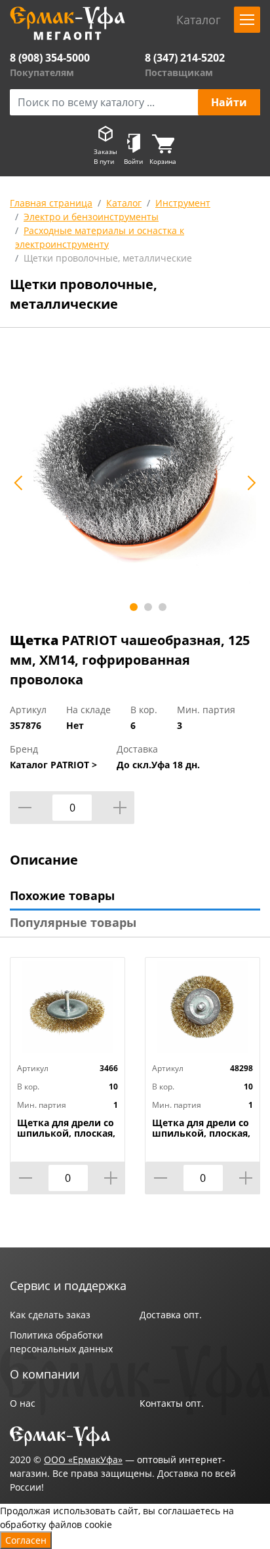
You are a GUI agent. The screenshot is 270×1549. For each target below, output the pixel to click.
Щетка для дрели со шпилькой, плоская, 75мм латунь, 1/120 (201, 1133)
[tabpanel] (135, 475)
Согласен (26, 1540)
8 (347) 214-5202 (185, 57)
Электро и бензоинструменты (91, 216)
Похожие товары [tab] (62, 895)
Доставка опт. (171, 1314)
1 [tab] (134, 607)
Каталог (124, 203)
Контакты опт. (172, 1403)
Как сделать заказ (50, 1314)
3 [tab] (162, 607)
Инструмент (182, 203)
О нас (22, 1403)
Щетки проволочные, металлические (108, 258)
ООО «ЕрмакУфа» (83, 1459)
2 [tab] (148, 607)
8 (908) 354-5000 (50, 57)
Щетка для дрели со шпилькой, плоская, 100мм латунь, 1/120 (66, 1133)
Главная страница (51, 203)
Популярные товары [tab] (73, 922)
